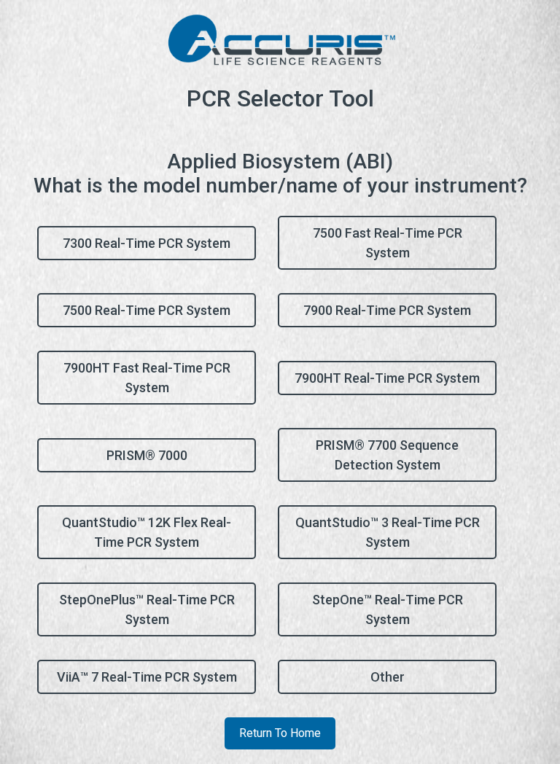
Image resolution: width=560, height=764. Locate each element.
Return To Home (280, 733)
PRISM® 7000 (146, 455)
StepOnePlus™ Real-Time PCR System (147, 609)
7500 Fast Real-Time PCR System (387, 242)
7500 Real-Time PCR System (146, 310)
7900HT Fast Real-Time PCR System (146, 377)
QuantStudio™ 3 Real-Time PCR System (387, 532)
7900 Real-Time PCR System (387, 310)
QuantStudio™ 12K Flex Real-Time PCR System (146, 532)
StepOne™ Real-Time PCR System (387, 609)
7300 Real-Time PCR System (146, 243)
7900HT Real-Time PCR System (387, 378)
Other (387, 677)
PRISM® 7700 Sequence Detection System (387, 454)
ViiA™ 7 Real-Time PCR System (147, 677)
